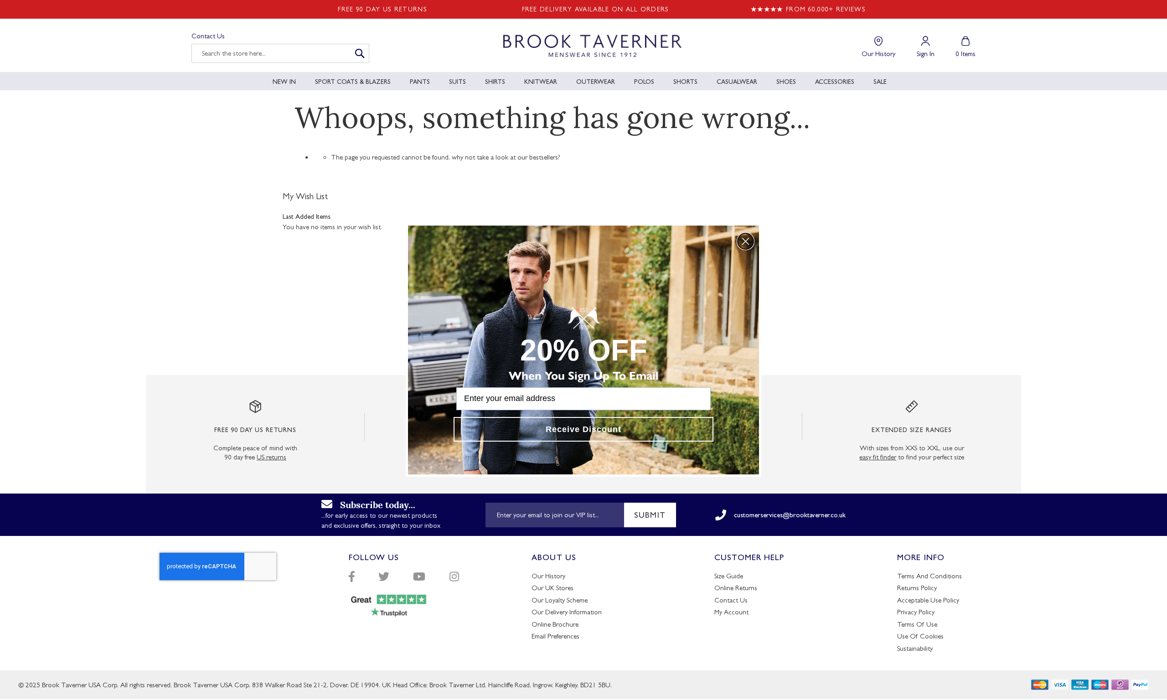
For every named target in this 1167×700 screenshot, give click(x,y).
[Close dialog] (746, 241)
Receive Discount (583, 429)
